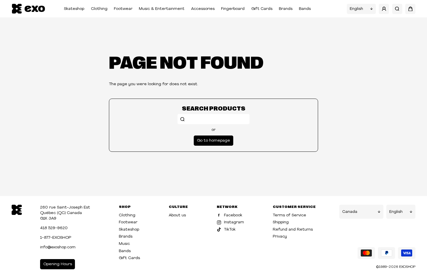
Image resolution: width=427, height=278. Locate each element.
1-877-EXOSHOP (55, 238)
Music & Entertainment (161, 9)
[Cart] (410, 9)
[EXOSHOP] (28, 9)
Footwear (123, 9)
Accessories (203, 9)
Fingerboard (233, 9)
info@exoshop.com (58, 247)
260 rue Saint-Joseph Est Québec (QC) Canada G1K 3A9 (65, 213)
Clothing (99, 9)
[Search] (397, 9)
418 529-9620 (54, 228)
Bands (305, 9)
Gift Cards (261, 9)
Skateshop (74, 9)
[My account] (384, 9)
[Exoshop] (17, 209)
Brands (286, 9)
